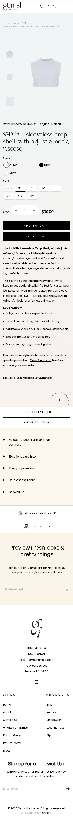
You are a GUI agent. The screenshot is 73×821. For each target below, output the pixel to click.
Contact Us (10, 720)
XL (9, 196)
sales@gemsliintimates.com (36, 660)
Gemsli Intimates (40, 360)
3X (32, 196)
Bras (49, 704)
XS (20, 188)
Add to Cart (36, 226)
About (7, 712)
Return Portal (12, 743)
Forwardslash (33, 813)
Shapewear (53, 720)
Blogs (6, 750)
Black (47, 164)
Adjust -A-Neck (21, 23)
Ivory (12, 172)
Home (6, 23)
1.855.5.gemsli (36, 654)
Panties (51, 712)
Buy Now (36, 236)
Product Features (36, 412)
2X (20, 196)
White (13, 164)
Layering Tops (55, 727)
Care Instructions (36, 422)
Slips (49, 735)
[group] (9, 54)
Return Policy (12, 735)
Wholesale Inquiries (15, 727)
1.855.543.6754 (36, 648)
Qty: (6, 211)
